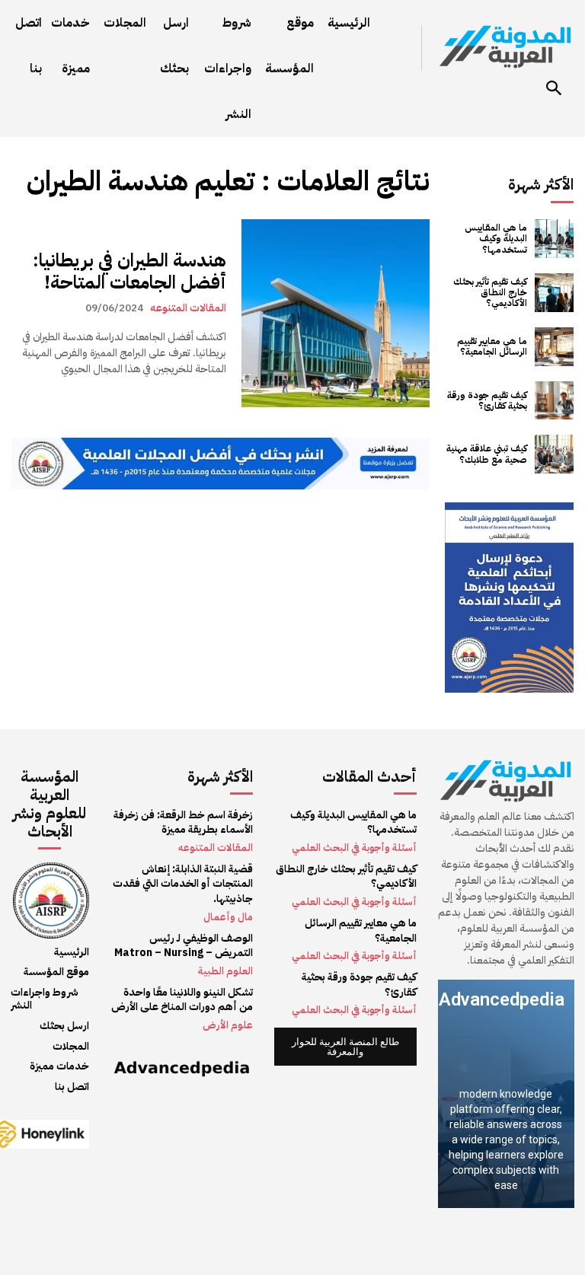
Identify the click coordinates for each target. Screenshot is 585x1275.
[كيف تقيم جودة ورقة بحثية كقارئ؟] (554, 400)
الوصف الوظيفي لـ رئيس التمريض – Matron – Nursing (183, 945)
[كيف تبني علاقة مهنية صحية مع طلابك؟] (554, 454)
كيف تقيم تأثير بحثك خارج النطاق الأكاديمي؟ (490, 293)
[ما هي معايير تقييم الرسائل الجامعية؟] (554, 346)
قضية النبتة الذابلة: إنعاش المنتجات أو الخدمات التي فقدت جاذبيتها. (183, 884)
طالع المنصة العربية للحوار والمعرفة (345, 1047)
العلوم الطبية (225, 970)
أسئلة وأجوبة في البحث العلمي (354, 847)
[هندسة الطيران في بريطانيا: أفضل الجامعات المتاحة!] (335, 313)
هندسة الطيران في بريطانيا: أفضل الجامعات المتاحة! (129, 271)
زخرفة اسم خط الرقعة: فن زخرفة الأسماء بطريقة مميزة (183, 822)
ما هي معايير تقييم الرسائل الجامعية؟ (492, 346)
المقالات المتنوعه (188, 307)
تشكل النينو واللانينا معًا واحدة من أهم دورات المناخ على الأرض (182, 999)
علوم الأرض (228, 1024)
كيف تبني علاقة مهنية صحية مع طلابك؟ (486, 453)
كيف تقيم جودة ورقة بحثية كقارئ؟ (487, 400)
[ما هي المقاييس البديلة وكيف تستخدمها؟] (554, 238)
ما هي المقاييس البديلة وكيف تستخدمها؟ (496, 239)
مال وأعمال (228, 916)
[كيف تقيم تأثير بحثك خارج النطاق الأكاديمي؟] (554, 292)
